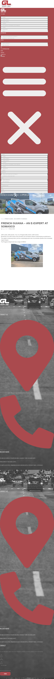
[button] (24, 104)
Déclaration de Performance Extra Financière (11, 25)
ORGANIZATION (5, 29)
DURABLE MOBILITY (6, 19)
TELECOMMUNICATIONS (5, 48)
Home (2, 218)
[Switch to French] (3, 56)
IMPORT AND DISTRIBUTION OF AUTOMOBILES (10, 36)
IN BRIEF (4, 17)
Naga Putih (4, 228)
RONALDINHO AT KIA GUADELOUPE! (8, 462)
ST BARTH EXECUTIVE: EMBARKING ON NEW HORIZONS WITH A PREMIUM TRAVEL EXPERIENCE (21, 465)
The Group (3, 14)
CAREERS (2, 52)
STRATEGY (4, 23)
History (4, 27)
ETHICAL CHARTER (6, 21)
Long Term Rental (5, 45)
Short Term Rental (6, 43)
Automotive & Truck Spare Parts (8, 38)
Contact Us (3, 54)
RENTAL (2, 40)
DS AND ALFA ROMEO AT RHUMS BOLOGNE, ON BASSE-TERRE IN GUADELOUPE (17, 458)
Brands (3, 31)
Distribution (3, 33)
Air (1, 47)
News (2, 50)
